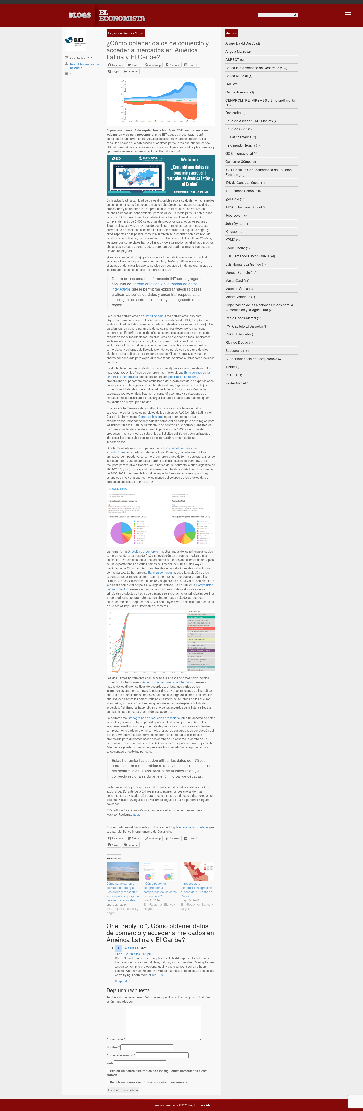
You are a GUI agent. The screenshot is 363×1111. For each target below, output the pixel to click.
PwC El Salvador (238, 334)
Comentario (116, 1039)
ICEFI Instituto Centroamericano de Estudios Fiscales (258, 172)
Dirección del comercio (143, 551)
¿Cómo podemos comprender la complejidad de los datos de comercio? (160, 889)
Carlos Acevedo (237, 92)
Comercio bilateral (150, 416)
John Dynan (234, 223)
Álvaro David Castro (240, 43)
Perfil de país (154, 316)
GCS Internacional (239, 153)
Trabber (231, 366)
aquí (177, 151)
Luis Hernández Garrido (243, 264)
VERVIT (231, 375)
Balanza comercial (160, 572)
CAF (228, 83)
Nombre (113, 1047)
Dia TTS (157, 975)
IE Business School (240, 190)
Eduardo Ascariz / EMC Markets (249, 120)
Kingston (232, 231)
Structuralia (233, 350)
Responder (122, 981)
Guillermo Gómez (238, 161)
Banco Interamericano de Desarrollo (252, 67)
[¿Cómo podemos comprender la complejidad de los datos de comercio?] (160, 871)
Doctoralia (233, 112)
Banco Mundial (236, 75)
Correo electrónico (121, 1055)
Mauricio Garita (236, 288)
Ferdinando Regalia (240, 145)
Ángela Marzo (235, 51)
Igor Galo (232, 199)
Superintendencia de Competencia (251, 358)
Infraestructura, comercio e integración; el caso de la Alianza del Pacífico (197, 889)
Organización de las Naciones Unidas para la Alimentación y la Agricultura (259, 307)
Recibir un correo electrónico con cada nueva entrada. (149, 1082)
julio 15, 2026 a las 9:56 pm (133, 954)
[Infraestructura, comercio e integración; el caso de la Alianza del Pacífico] (197, 871)
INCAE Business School (243, 207)
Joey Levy (233, 215)
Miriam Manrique (237, 296)
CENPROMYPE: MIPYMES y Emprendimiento (260, 100)
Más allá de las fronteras (192, 827)
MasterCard (234, 280)
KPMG (230, 239)
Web (110, 1063)
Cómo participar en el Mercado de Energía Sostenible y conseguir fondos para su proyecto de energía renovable (123, 891)
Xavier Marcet (235, 383)
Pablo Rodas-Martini (240, 318)
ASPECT (232, 59)
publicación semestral (182, 377)
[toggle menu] (348, 14)
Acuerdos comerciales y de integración (168, 682)
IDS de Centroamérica (242, 182)
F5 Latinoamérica (238, 137)
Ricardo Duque (236, 342)
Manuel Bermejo (237, 272)
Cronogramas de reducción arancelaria (154, 718)
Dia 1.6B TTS (131, 948)
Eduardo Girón (236, 128)
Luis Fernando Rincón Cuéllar (247, 256)
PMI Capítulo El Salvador (244, 326)
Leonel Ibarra (235, 247)
